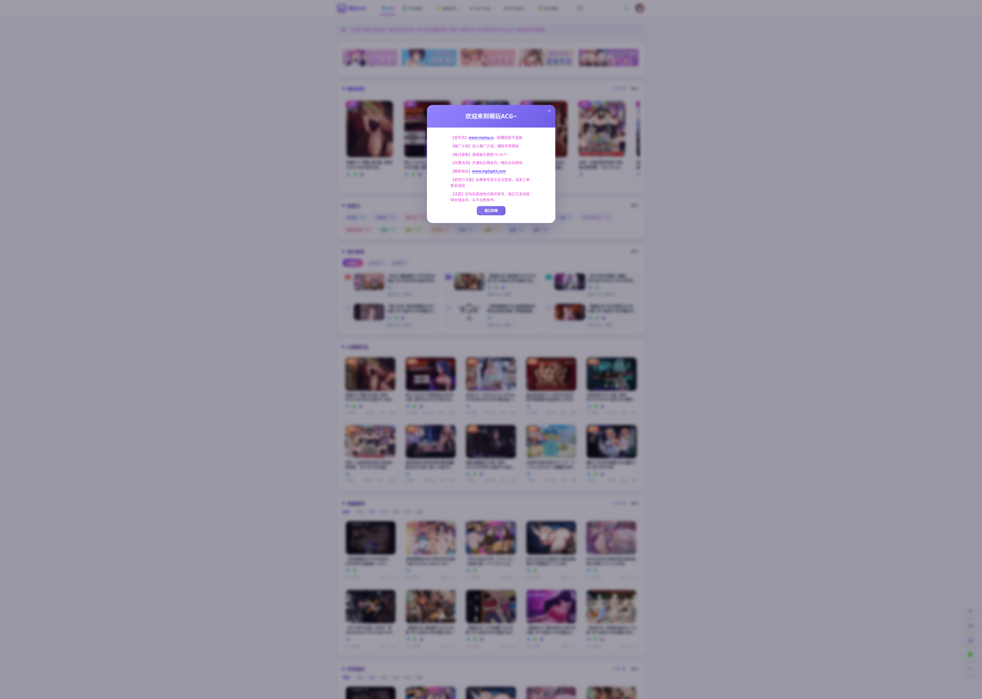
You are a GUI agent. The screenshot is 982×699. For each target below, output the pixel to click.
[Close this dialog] (549, 111)
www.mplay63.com (489, 171)
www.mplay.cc (481, 137)
